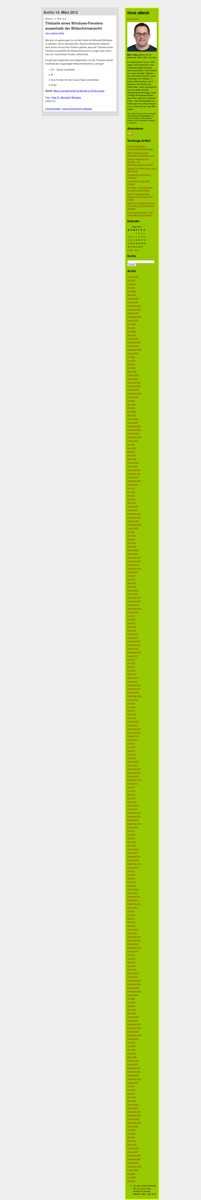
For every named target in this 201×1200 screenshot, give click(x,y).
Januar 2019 (132, 593)
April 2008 (131, 1053)
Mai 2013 (131, 838)
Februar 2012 (132, 889)
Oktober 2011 (133, 900)
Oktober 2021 (133, 477)
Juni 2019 (131, 579)
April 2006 (131, 1140)
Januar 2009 (132, 1020)
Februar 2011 (132, 929)
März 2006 (131, 1144)
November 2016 (134, 688)
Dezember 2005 (134, 1155)
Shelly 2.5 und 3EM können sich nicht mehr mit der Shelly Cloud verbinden (141, 206)
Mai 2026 (131, 287)
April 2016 (131, 714)
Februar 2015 (132, 761)
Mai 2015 (131, 750)
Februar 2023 (132, 418)
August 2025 (132, 320)
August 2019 (132, 571)
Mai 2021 (131, 495)
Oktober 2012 (133, 860)
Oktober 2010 (133, 943)
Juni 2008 (131, 1046)
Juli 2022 (131, 444)
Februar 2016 (132, 721)
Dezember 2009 (134, 980)
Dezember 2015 (134, 728)
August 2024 (132, 353)
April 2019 (131, 583)
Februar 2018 (132, 634)
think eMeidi (141, 1188)
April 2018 (131, 626)
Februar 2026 (132, 298)
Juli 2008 (131, 1042)
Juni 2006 (131, 1133)
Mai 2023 (131, 407)
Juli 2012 (131, 871)
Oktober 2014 (133, 776)
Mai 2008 (131, 1049)
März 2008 (131, 1057)
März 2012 (131, 885)
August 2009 (132, 994)
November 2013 (134, 816)
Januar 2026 (132, 302)
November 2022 (134, 429)
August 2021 (132, 484)
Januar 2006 (132, 1151)
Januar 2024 (132, 378)
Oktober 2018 (133, 604)
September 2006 (134, 1122)
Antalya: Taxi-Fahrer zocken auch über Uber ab (141, 169)
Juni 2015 (131, 747)
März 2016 (131, 717)
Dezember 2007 (134, 1067)
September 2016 (134, 696)
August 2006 (132, 1126)
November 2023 (134, 386)
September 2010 (134, 947)
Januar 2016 (132, 725)
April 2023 (131, 411)
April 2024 (131, 367)
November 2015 (134, 732)
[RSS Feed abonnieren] (130, 134)
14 (134, 240)
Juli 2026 (131, 280)
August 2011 (132, 907)
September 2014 (134, 779)
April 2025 (131, 331)
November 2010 (134, 940)
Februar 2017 (132, 677)
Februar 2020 (132, 550)
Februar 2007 (132, 1104)
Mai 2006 (131, 1137)
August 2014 (132, 783)
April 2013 (131, 841)
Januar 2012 (132, 892)
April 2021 (131, 499)
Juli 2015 (131, 743)
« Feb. (130, 249)
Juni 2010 (131, 958)
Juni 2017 (131, 663)
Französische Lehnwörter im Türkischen (139, 176)
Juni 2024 (131, 360)
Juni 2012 (131, 874)
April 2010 (131, 965)
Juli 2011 (131, 911)
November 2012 (134, 856)
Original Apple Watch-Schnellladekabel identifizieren (140, 147)
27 (131, 246)
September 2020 (134, 524)
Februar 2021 (132, 506)
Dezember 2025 (134, 305)
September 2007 (134, 1078)
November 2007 (134, 1071)
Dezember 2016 (134, 685)
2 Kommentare (52, 108)
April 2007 (131, 1097)
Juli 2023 (131, 400)
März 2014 (131, 801)
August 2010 (132, 951)
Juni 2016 (131, 707)
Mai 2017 (131, 666)
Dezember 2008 (134, 1024)
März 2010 (131, 969)
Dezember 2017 (134, 641)
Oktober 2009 (133, 987)
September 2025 (134, 316)
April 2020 (131, 542)
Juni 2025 (131, 324)
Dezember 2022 (134, 426)
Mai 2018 (131, 623)
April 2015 (131, 754)
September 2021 (134, 480)
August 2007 (132, 1082)
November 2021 (134, 473)
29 (137, 246)
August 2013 (132, 827)
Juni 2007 (131, 1089)
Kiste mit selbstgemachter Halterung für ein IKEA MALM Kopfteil (140, 197)
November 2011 (134, 896)
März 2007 (131, 1100)
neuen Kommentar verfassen (77, 108)
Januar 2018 (132, 637)
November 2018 (134, 601)
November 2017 (134, 644)
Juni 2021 (131, 491)
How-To (55, 97)
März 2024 (131, 371)
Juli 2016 (131, 703)
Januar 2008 (132, 1064)
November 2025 (134, 309)
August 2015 (132, 739)
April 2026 (131, 291)
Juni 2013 (131, 834)
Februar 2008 (132, 1060)
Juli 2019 (131, 575)
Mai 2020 (131, 539)
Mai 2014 (131, 794)
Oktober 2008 (133, 1031)
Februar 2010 (132, 973)
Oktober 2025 (133, 313)
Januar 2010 (132, 976)
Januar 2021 (132, 510)
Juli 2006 (131, 1129)
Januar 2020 (132, 553)
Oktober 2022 (133, 433)
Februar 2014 (132, 805)
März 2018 (131, 630)
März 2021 (131, 502)
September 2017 (134, 652)
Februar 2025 (132, 338)
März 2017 (131, 674)
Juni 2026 (131, 284)
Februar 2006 (132, 1148)
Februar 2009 (132, 1016)
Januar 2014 (132, 809)
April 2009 (131, 1009)
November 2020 (134, 517)
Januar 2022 (132, 466)
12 (129, 240)
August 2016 (132, 699)
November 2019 (134, 561)
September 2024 (134, 349)
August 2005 (132, 1170)
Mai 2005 (131, 1180)
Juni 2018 (131, 619)
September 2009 (134, 991)
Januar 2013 (132, 852)
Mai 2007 (131, 1093)
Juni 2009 (131, 1002)
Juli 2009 (131, 998)
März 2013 (131, 845)
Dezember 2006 (134, 1111)
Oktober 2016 (133, 692)
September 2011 (134, 903)
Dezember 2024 (134, 342)
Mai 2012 (131, 878)
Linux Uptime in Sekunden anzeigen (138, 182)
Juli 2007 (131, 1086)
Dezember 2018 (134, 597)
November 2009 (134, 984)
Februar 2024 (132, 375)
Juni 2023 (131, 404)
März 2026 (131, 294)
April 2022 (131, 455)
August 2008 (132, 1038)
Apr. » (136, 249)
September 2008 (134, 1035)
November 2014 (134, 772)
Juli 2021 (131, 488)
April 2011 (131, 922)
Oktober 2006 (133, 1119)
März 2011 (131, 925)
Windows (76, 97)
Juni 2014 (131, 790)
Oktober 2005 (133, 1162)
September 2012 (134, 863)
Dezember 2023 (134, 382)
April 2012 (131, 881)
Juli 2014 (131, 787)
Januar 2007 (132, 1108)
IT (54, 101)
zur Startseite (133, 18)
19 (129, 243)
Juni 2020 (131, 535)
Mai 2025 (131, 327)
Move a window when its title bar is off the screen (79, 90)
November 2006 (134, 1115)
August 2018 (132, 612)
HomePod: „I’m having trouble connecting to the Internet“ (140, 189)
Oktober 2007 (133, 1075)
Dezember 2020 (134, 513)
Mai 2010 (131, 962)
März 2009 (131, 1013)
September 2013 (134, 823)
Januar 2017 (132, 681)
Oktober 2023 (133, 389)
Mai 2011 (131, 918)
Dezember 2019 (134, 557)
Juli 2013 (131, 830)
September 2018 (134, 608)
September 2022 (134, 437)
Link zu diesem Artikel (54, 33)
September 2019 (134, 568)
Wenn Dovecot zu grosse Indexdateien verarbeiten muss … (141, 154)
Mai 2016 (131, 710)
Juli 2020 (131, 531)
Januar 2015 (132, 765)
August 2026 (132, 276)
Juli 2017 (131, 659)
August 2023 (132, 397)
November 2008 (134, 1027)
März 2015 (131, 757)
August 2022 (132, 440)
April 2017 (131, 670)
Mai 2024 (131, 364)
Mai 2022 (131, 451)
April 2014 (131, 798)
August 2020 (132, 528)
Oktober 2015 (133, 736)
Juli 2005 (131, 1173)
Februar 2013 (132, 849)
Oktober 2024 (133, 345)
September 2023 (134, 393)
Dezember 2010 (134, 936)
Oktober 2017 (133, 648)
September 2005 (134, 1166)
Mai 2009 (131, 1006)
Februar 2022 (132, 462)
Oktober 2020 (133, 521)
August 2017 (132, 655)
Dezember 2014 (134, 768)
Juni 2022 (131, 448)
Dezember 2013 (134, 812)
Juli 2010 (131, 954)
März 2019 (131, 586)
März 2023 (131, 415)
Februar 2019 (132, 590)
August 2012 (132, 867)
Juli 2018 (131, 615)
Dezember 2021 (134, 469)
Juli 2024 (131, 356)
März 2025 (131, 335)
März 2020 (131, 546)
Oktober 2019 (133, 564)
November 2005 (134, 1159)
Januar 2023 (132, 422)
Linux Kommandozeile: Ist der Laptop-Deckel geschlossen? (140, 213)
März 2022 (131, 458)
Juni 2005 (131, 1177)
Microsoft (65, 97)
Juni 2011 (131, 914)
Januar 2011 (132, 933)
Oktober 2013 (133, 820)
